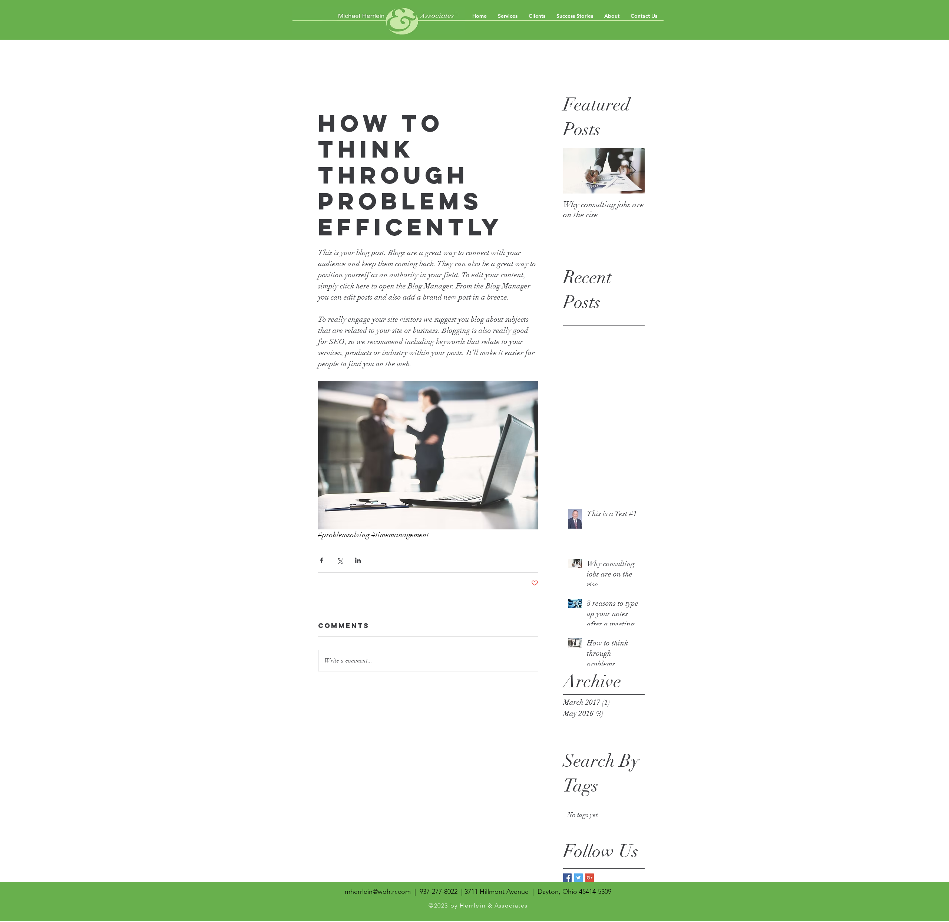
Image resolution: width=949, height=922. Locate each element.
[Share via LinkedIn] (357, 560)
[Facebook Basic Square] (567, 877)
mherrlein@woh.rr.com (378, 892)
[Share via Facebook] (321, 560)
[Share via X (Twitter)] (339, 560)
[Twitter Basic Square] (578, 877)
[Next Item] (632, 171)
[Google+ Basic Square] (589, 877)
